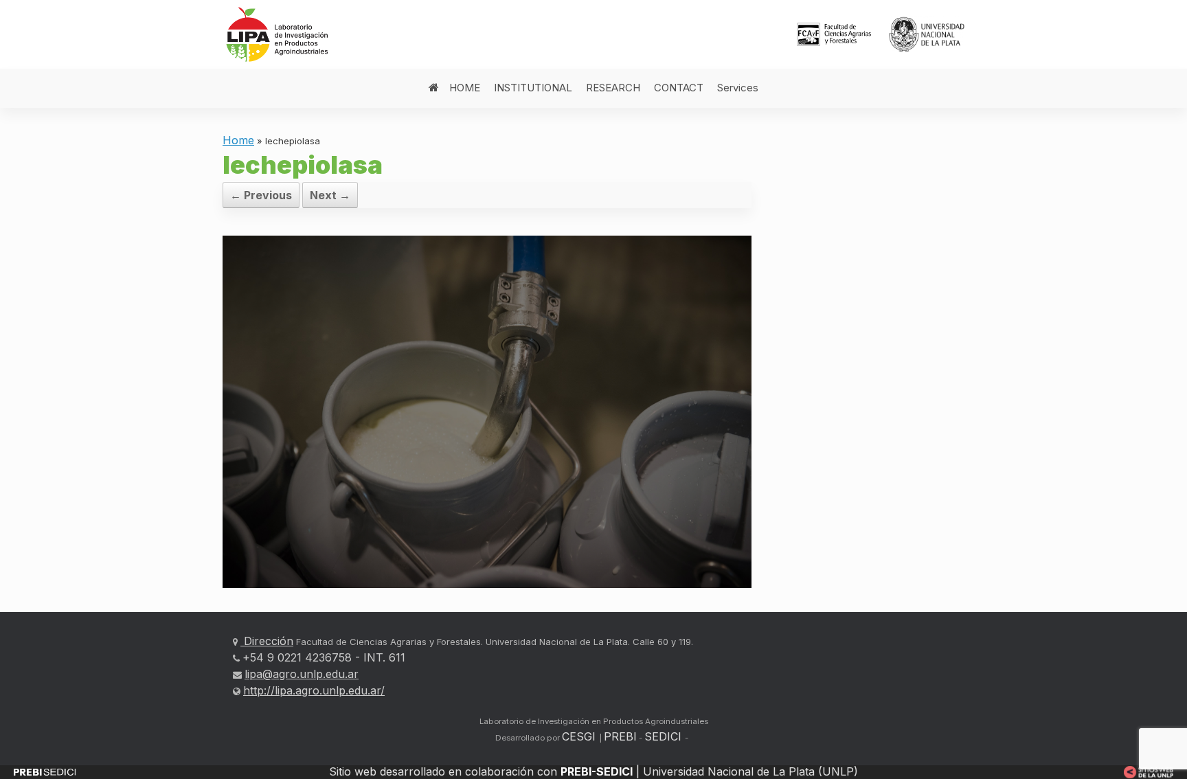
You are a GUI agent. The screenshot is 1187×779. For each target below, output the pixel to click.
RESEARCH (613, 87)
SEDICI (662, 736)
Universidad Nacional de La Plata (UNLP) (750, 771)
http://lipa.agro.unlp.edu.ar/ (314, 690)
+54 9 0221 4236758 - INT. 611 (323, 657)
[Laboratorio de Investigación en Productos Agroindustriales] (279, 34)
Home (238, 140)
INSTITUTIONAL (533, 87)
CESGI (580, 736)
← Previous (261, 195)
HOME (464, 87)
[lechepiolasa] (487, 411)
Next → (330, 195)
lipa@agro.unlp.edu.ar (302, 674)
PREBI (620, 736)
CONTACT (678, 87)
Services (737, 87)
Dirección (266, 641)
